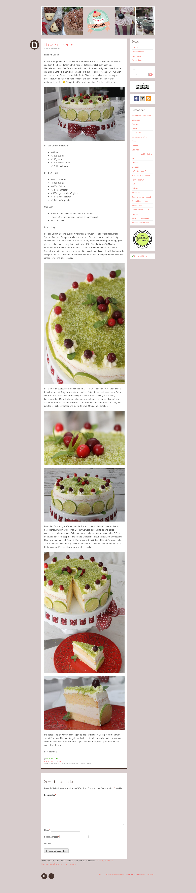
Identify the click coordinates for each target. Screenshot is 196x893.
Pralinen (135, 188)
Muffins (134, 184)
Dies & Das (136, 132)
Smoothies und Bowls (140, 201)
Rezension (136, 192)
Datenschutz (137, 60)
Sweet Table (137, 205)
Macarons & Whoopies (141, 175)
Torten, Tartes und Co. (53, 761)
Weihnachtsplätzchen (140, 222)
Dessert (135, 128)
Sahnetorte (70, 764)
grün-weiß (48, 764)
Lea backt (135, 167)
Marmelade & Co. (139, 180)
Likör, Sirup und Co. (140, 171)
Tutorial (135, 214)
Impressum (136, 56)
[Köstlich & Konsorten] (142, 248)
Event (134, 141)
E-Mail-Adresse (51, 836)
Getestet (135, 150)
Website (48, 843)
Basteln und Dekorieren (141, 115)
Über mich (136, 47)
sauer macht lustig (83, 764)
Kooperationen (138, 51)
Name (47, 830)
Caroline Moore (148, 874)
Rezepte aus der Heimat (141, 197)
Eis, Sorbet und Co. (139, 137)
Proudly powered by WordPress (111, 874)
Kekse (134, 158)
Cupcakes (135, 124)
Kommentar (50, 795)
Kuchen (135, 163)
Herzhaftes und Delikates (142, 154)
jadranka (56, 48)
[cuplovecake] (98, 20)
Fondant (135, 145)
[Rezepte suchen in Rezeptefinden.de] (139, 256)
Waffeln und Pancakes (140, 218)
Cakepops (136, 120)
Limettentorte (59, 764)
